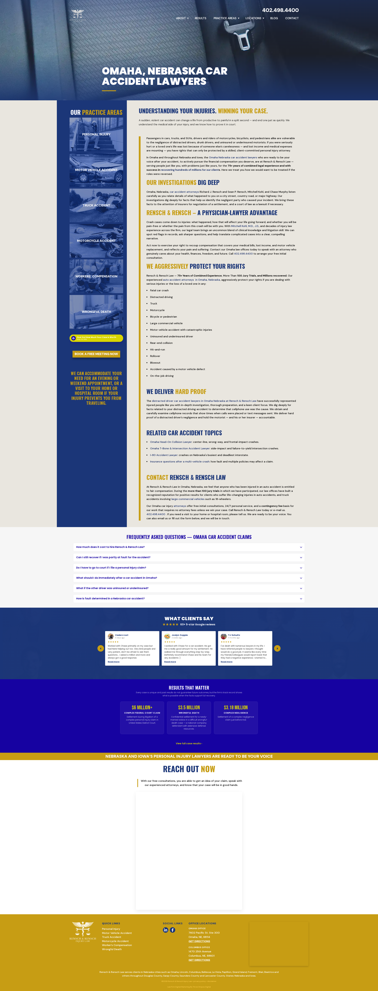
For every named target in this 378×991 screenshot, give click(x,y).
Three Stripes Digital (202, 987)
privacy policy (199, 981)
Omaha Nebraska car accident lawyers (233, 157)
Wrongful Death (112, 949)
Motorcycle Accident (115, 941)
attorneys (180, 506)
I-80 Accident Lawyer (163, 455)
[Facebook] (172, 930)
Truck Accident (111, 937)
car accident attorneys (184, 192)
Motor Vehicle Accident (117, 933)
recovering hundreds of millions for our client (190, 170)
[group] (189, 648)
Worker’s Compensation (117, 945)
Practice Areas (225, 18)
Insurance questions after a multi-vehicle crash (179, 461)
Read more (113, 662)
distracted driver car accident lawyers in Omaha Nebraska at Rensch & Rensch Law (204, 401)
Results (200, 18)
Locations (253, 18)
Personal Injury (111, 929)
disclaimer (211, 981)
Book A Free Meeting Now (96, 354)
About (181, 18)
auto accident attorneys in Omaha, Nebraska (191, 280)
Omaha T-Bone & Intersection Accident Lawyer (180, 448)
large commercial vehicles (188, 499)
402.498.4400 (280, 10)
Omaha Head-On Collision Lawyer (171, 442)
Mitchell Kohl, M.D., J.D (244, 226)
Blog (274, 18)
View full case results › (189, 743)
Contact (292, 18)
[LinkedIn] (165, 930)
